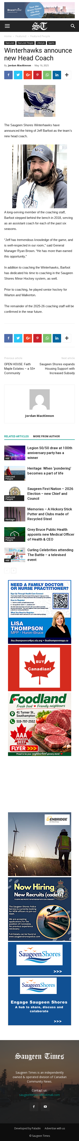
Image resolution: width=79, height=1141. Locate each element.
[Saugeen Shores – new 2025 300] (39, 974)
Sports (51, 42)
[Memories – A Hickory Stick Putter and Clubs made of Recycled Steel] (14, 514)
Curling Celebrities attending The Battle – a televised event (50, 555)
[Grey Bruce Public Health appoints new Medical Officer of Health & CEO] (14, 534)
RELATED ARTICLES (16, 436)
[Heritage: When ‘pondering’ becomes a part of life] (14, 473)
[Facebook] (34, 1107)
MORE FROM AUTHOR (46, 436)
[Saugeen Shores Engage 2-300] (39, 1024)
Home (8, 36)
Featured (21, 36)
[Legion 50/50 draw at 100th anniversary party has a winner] (14, 453)
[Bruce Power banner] (39, 10)
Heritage (10, 519)
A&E (7, 458)
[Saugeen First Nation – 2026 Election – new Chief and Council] (14, 493)
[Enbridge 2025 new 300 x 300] (39, 875)
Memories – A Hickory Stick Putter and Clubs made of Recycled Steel (49, 514)
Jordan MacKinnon (19, 65)
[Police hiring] (39, 940)
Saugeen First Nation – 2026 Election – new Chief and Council (50, 494)
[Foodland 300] (39, 755)
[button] (73, 26)
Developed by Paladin (27, 1128)
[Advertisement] (39, 784)
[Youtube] (45, 1107)
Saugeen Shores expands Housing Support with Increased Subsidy (57, 368)
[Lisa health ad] (39, 643)
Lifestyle (41, 42)
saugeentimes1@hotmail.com (39, 1095)
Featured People (40, 36)
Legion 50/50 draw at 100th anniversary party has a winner (49, 453)
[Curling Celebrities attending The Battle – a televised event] (14, 555)
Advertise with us (55, 1128)
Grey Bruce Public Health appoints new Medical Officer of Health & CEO (50, 534)
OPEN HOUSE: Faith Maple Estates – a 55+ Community (19, 368)
